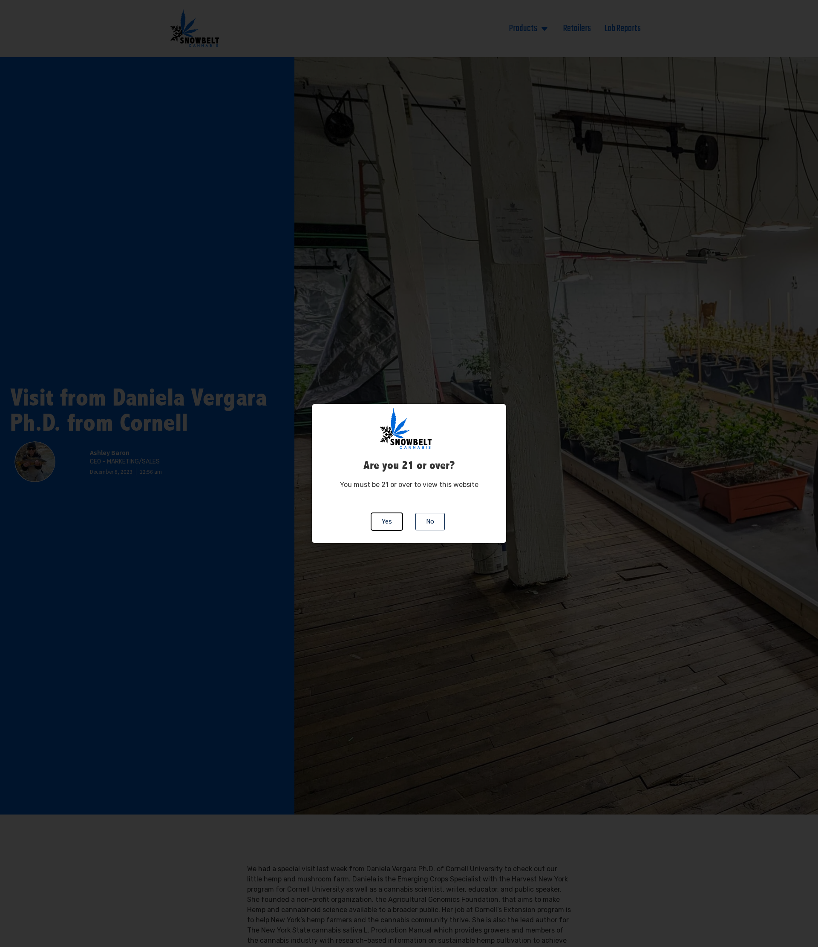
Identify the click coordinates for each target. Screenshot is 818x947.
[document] (409, 473)
